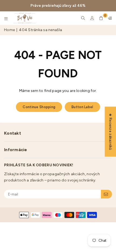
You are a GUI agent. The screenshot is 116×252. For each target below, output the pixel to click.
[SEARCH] (83, 18)
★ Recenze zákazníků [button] (110, 131)
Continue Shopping (39, 107)
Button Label (82, 107)
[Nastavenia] (108, 18)
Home (9, 30)
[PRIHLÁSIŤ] (106, 194)
